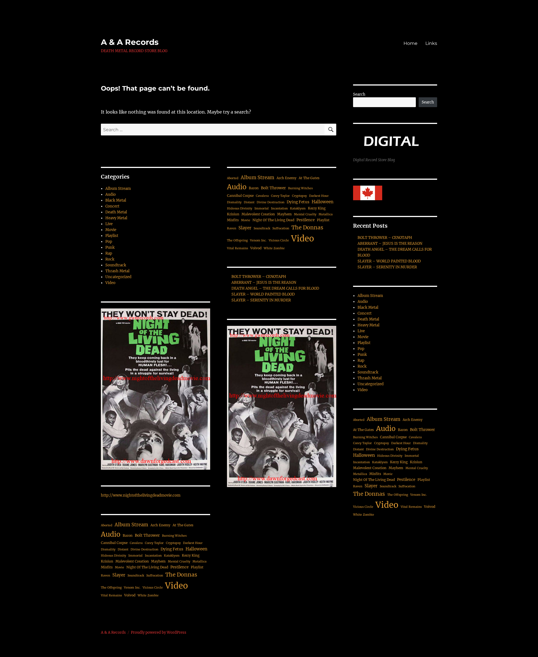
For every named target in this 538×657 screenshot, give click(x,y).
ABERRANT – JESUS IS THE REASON (263, 282)
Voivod (129, 595)
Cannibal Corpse (114, 543)
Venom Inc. (132, 587)
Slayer (118, 575)
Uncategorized (118, 277)
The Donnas (181, 574)
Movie (110, 229)
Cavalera (136, 543)
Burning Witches (174, 536)
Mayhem (158, 561)
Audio (110, 194)
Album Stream (118, 188)
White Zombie (148, 595)
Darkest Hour (193, 543)
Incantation (153, 555)
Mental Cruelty (179, 561)
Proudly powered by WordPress (158, 632)
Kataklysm (172, 555)
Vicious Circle (153, 587)
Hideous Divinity (113, 555)
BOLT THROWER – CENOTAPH (258, 276)
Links (431, 43)
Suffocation (154, 575)
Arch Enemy (160, 525)
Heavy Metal (116, 218)
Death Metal (116, 212)
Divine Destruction (144, 549)
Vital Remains (111, 595)
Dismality (108, 549)
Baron (128, 535)
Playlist (111, 235)
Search (359, 94)
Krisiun (107, 561)
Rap (108, 253)
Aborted (106, 525)
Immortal (135, 555)
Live (109, 224)
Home (411, 43)
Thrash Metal (117, 271)
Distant (123, 549)
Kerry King (191, 555)
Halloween (196, 549)
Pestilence (179, 567)
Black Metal (115, 200)
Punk (110, 247)
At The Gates (183, 525)
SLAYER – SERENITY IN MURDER (261, 300)
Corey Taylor (154, 543)
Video (110, 282)
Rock (109, 259)
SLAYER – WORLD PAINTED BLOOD (263, 294)
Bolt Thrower (147, 535)
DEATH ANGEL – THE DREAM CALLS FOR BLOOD (275, 288)
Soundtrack (115, 265)
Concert (112, 206)
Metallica (200, 561)
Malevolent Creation (132, 561)
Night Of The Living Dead (147, 567)
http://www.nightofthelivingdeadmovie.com (140, 495)
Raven (105, 575)
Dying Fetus (172, 549)
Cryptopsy (173, 543)
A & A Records (130, 42)
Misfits (107, 567)
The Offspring (111, 587)
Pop (108, 241)
